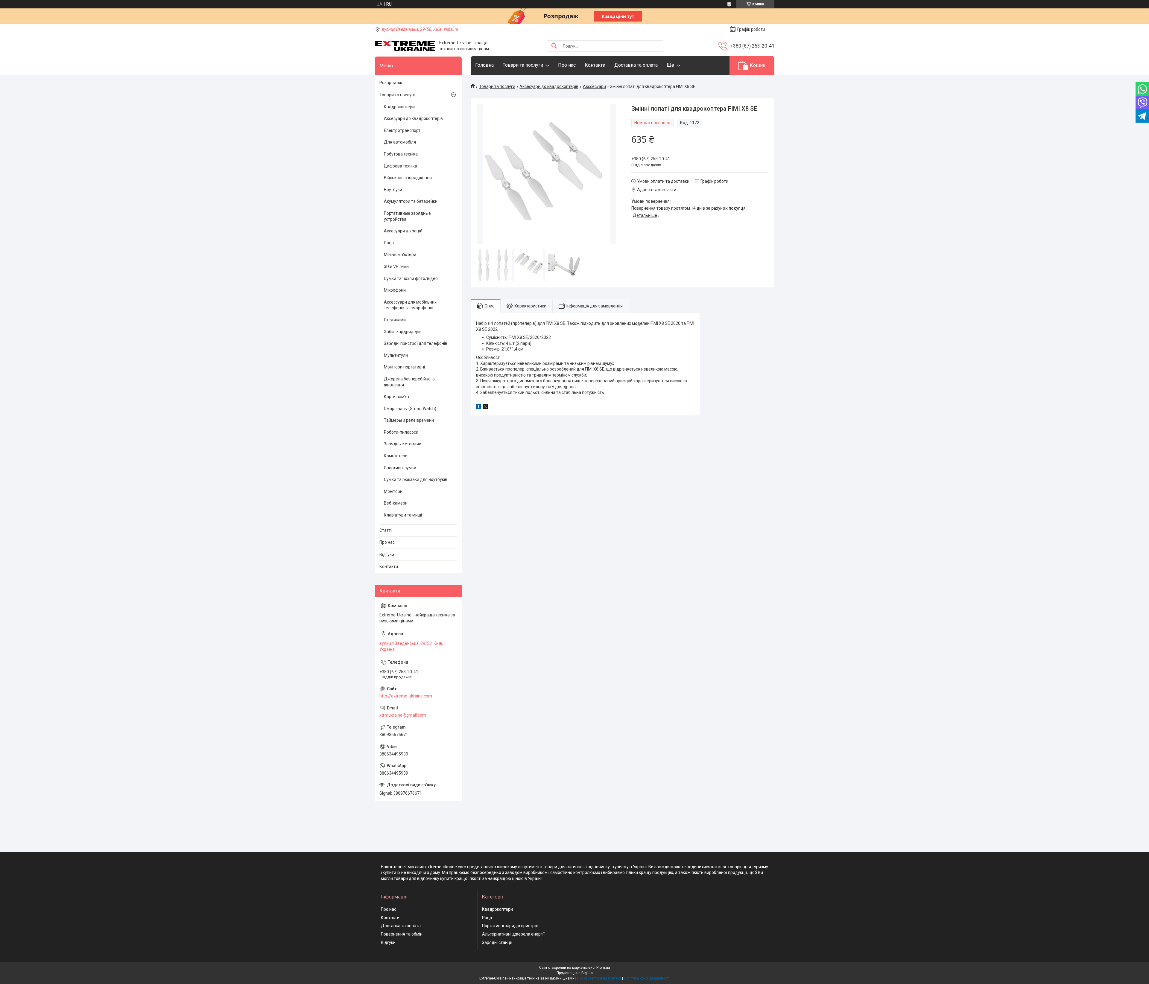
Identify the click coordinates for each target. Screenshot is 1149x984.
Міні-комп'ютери (400, 254)
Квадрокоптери (399, 106)
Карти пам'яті (397, 396)
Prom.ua (603, 967)
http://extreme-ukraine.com (405, 696)
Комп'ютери (396, 455)
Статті (385, 530)
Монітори (393, 491)
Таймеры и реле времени (409, 420)
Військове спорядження (408, 177)
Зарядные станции (402, 443)
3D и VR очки (396, 266)
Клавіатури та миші (403, 515)
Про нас (567, 65)
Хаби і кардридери (402, 331)
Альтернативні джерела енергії (513, 934)
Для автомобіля (400, 142)
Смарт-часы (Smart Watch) (410, 408)
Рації (389, 242)
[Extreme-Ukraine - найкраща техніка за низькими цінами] (405, 46)
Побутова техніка (401, 154)
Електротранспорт (402, 130)
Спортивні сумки (400, 467)
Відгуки (386, 554)
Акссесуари (594, 86)
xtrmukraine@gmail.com (402, 715)
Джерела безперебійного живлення (409, 382)
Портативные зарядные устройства (407, 216)
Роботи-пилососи (401, 432)
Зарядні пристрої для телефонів (415, 343)
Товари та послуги (523, 65)
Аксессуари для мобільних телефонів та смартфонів (410, 305)
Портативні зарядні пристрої (510, 925)
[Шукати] (554, 46)
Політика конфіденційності (647, 978)
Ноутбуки (393, 189)
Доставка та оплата (636, 65)
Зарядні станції (497, 942)
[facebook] (478, 407)
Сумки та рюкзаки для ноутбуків (415, 479)
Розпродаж (390, 82)
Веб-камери (396, 503)
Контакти (595, 65)
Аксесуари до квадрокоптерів (548, 86)
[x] (485, 407)
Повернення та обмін (401, 934)
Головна (484, 65)
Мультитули (396, 355)
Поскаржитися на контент (599, 978)
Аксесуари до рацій (403, 231)
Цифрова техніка (400, 166)
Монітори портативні (404, 367)
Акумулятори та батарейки (410, 201)
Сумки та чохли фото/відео (411, 278)
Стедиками (395, 319)
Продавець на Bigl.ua (575, 973)
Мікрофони (395, 290)
